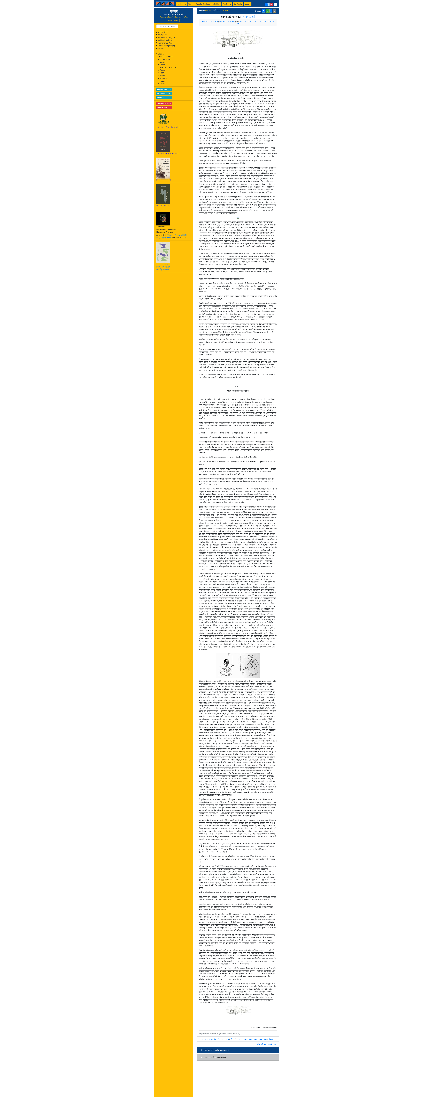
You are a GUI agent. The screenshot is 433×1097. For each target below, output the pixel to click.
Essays (163, 65)
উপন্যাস (225, 10)
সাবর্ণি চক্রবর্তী (249, 16)
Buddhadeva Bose (165, 40)
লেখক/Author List (165, 90)
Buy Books (238, 4)
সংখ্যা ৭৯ (208, 10)
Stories (162, 70)
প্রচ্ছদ (203, 22)
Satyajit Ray (162, 35)
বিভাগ (190, 4)
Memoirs (163, 62)
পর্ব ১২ (256, 22)
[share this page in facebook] (270, 11)
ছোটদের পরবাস (163, 32)
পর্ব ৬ (229, 22)
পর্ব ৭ (233, 22)
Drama (162, 83)
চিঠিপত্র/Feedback (165, 93)
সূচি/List (216, 4)
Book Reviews (165, 59)
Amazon (170, 235)
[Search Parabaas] (275, 4)
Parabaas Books (165, 104)
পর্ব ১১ (251, 22)
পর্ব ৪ (220, 22)
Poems (162, 73)
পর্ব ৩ (216, 22)
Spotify (177, 235)
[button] (238, 1050)
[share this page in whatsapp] (267, 11)
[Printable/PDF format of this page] (274, 11)
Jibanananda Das (165, 43)
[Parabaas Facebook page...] (267, 4)
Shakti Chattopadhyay (166, 45)
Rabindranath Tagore (166, 37)
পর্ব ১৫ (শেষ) (271, 1039)
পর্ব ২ (212, 22)
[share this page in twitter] (263, 11)
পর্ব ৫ (224, 22)
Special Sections (203, 4)
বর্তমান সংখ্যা (181, 4)
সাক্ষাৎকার (161, 48)
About (246, 4)
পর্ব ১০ (247, 22)
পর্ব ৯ (241, 22)
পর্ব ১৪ (267, 22)
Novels (162, 81)
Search (161, 97)
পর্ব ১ (207, 22)
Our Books (227, 4)
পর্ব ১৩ (262, 22)
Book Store (163, 107)
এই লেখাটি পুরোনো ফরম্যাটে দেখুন (266, 1044)
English (161, 54)
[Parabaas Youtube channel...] (271, 4)
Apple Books (166, 237)
